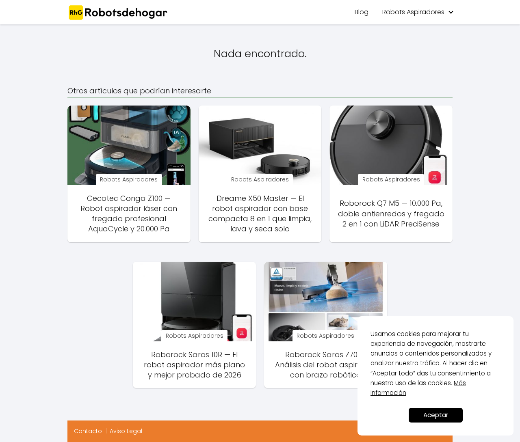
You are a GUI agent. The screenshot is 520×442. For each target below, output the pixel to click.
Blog (361, 12)
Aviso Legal (126, 431)
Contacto (88, 431)
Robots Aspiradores (413, 12)
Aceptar (435, 415)
